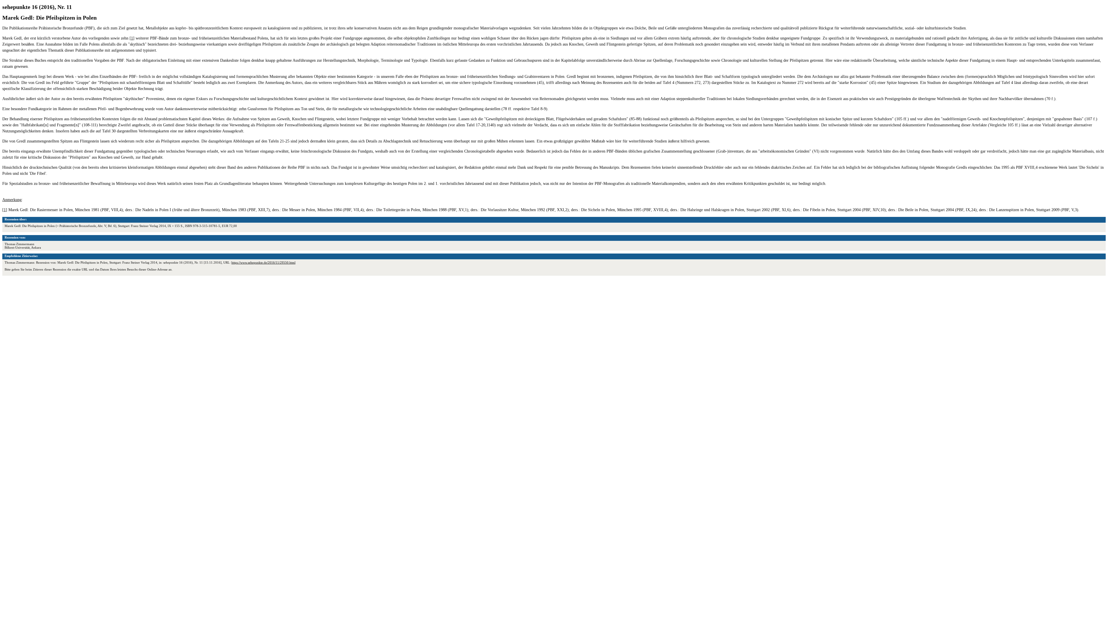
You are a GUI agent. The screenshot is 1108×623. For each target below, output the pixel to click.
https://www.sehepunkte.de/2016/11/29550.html (263, 262)
